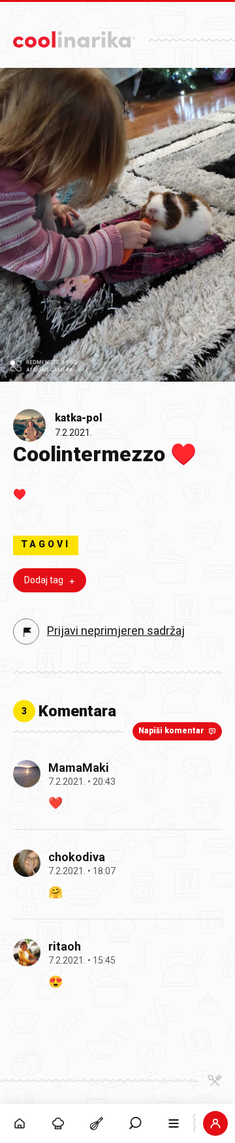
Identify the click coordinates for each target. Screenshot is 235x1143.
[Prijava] (215, 1123)
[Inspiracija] (58, 1123)
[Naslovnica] (19, 1123)
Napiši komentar (171, 730)
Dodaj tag (43, 580)
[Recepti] (96, 1123)
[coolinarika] (74, 36)
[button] (135, 1123)
